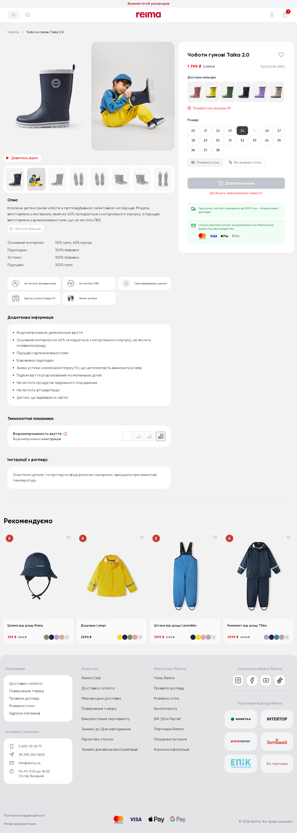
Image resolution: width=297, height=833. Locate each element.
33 (254, 140)
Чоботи (13, 32)
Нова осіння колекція (148, 4)
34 (267, 140)
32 (242, 140)
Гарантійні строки (97, 739)
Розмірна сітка (208, 162)
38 (218, 150)
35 (279, 140)
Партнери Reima (169, 729)
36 (193, 150)
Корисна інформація (171, 749)
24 (242, 130)
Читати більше (28, 228)
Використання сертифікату (106, 719)
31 (230, 140)
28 (193, 140)
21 (205, 130)
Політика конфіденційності (24, 815)
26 (267, 130)
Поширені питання (170, 739)
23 (230, 130)
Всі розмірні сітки (247, 162)
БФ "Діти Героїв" (167, 719)
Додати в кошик (240, 183)
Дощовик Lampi (93, 625)
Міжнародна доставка (101, 698)
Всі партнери (277, 763)
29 (205, 140)
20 (193, 130)
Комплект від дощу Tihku (247, 625)
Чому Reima (164, 678)
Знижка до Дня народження (106, 729)
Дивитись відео (25, 158)
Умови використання (20, 824)
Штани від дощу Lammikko (175, 625)
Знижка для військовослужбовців (109, 749)
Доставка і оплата (25, 683)
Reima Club (91, 678)
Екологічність (165, 708)
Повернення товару (26, 691)
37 (205, 150)
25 (254, 130)
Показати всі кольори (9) (212, 108)
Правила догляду (24, 698)
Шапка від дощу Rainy (25, 625)
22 (218, 130)
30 (218, 140)
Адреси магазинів (24, 713)
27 (279, 130)
